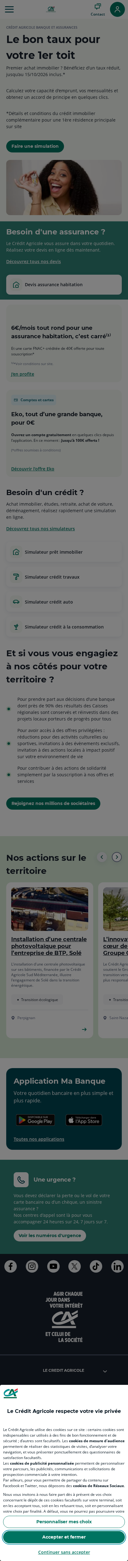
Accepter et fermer (64, 1537)
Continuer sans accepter (64, 1552)
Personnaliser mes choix (64, 1522)
